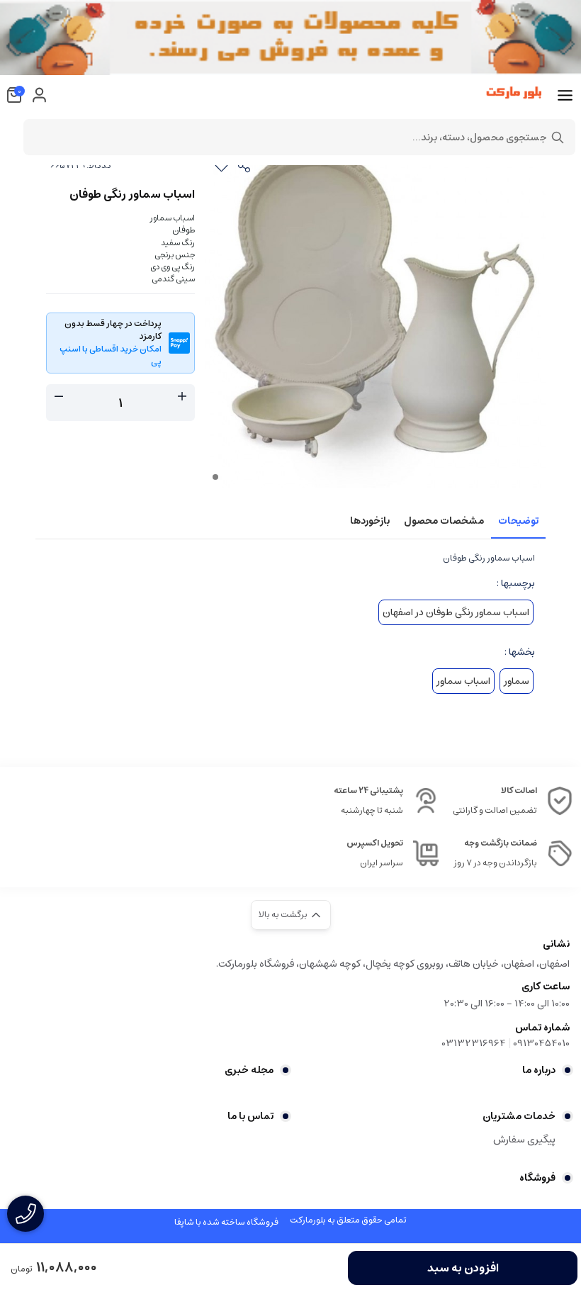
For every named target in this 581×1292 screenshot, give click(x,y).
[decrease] (59, 397)
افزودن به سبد (463, 1268)
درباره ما (538, 1070)
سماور (516, 681)
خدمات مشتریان (519, 1116)
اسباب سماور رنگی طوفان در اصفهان (456, 612)
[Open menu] (565, 95)
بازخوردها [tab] (370, 520)
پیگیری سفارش (524, 1139)
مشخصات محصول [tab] (444, 520)
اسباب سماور (463, 681)
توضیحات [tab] (518, 520)
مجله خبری (249, 1070)
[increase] (182, 397)
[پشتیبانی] (25, 1214)
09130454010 (541, 1043)
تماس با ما (250, 1116)
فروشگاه (537, 1178)
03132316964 (474, 1043)
